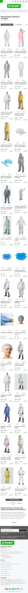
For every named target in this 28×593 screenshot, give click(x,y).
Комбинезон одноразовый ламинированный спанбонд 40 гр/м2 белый (7, 83)
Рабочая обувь (4, 571)
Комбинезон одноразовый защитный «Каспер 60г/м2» (7, 208)
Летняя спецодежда (5, 562)
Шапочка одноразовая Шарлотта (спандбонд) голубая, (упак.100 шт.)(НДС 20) (7, 177)
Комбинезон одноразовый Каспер (21, 239)
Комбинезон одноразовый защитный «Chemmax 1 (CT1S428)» (7, 146)
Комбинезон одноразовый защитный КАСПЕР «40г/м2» (21, 207)
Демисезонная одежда (6, 565)
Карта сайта (18, 591)
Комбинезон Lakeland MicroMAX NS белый (19, 364)
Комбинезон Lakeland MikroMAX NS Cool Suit (5, 302)
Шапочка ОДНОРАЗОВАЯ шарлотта (20, 333)
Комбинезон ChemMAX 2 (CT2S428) (20, 458)
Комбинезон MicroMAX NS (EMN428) (6, 396)
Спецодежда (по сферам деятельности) (10, 563)
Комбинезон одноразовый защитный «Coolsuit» (7, 113)
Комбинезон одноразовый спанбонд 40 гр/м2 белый (21, 83)
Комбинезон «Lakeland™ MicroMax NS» (20, 396)
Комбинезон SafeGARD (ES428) (20, 427)
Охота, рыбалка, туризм (6, 569)
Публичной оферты (4, 533)
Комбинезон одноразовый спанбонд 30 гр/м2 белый (21, 52)
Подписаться (23, 530)
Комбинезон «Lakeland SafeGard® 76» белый (6, 458)
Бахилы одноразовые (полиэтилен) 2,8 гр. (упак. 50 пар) (21, 271)
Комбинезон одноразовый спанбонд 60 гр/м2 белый (7, 52)
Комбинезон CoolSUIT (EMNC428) (19, 302)
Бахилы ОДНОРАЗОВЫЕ (6, 270)
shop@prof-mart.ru (6, 550)
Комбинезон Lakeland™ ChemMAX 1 (6, 490)
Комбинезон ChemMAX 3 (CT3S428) (20, 177)
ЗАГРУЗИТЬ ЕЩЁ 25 (14, 499)
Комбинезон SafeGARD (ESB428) (6, 427)
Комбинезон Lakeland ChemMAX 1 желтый (19, 114)
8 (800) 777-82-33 (6, 547)
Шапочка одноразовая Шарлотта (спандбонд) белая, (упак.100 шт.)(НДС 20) (20, 146)
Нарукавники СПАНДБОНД (7, 332)
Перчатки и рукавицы (6, 575)
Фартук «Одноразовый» (6, 239)
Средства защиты (5, 573)
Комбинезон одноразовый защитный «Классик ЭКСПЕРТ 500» (21, 490)
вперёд (19, 503)
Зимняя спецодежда (5, 567)
